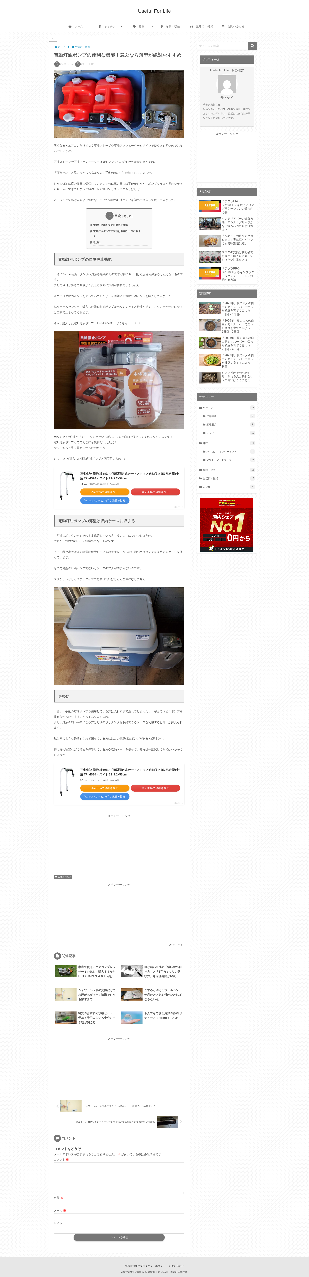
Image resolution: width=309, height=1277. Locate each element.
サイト (58, 1223)
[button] (252, 46)
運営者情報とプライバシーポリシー (145, 1265)
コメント (61, 1159)
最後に (97, 242)
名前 (58, 1197)
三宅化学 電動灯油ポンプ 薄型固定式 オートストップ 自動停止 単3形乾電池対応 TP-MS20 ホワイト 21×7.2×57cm (130, 476)
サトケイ (226, 97)
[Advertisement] (119, 844)
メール (60, 1210)
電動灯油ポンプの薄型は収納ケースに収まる (117, 233)
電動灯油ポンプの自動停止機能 (110, 224)
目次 (117, 216)
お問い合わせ (176, 1265)
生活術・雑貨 (64, 876)
